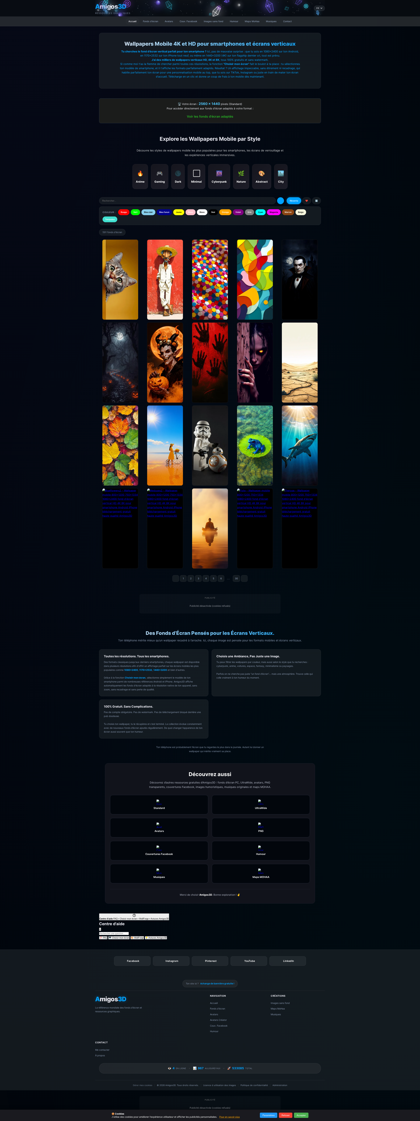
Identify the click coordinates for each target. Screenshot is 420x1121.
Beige (301, 212)
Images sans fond (213, 21)
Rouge (124, 212)
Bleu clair (148, 212)
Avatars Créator (218, 1020)
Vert (135, 212)
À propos (100, 1055)
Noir (213, 212)
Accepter (301, 1115)
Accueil (132, 21)
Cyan (260, 212)
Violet (238, 212)
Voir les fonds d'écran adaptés (210, 116)
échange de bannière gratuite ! (217, 983)
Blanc (202, 212)
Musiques (271, 21)
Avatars (169, 21)
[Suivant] (244, 578)
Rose (190, 212)
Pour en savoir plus (229, 1116)
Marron (288, 212)
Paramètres (268, 1115)
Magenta (274, 212)
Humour (234, 21)
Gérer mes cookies (142, 1085)
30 (236, 578)
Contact (287, 21)
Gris (250, 212)
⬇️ (316, 200)
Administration (280, 1085)
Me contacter (102, 1049)
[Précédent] (175, 578)
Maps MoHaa (252, 21)
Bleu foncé (164, 212)
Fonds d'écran (150, 21)
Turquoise (110, 219)
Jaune (179, 212)
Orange (225, 212)
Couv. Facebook (188, 21)
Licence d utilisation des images (219, 1085)
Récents (294, 200)
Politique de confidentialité (254, 1085)
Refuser (286, 1115)
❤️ (306, 200)
